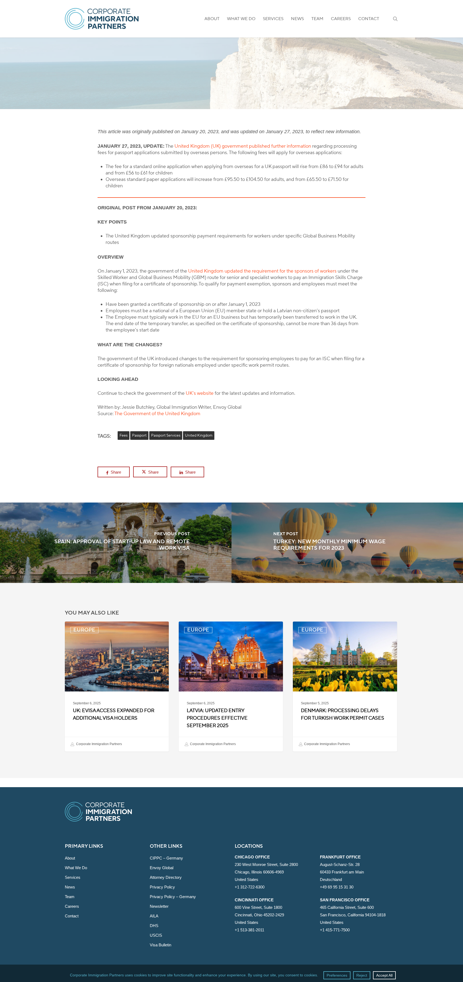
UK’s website (200, 393)
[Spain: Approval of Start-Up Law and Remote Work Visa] (116, 543)
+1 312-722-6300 (249, 887)
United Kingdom (198, 435)
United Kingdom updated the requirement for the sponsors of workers (262, 271)
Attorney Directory (166, 877)
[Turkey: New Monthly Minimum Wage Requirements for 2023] (347, 543)
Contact (72, 916)
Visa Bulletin (160, 945)
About (70, 858)
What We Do (76, 867)
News (70, 887)
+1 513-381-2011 (249, 930)
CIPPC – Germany (166, 858)
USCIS (156, 935)
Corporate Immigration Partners (98, 744)
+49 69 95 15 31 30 (336, 887)
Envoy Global (161, 867)
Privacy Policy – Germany (173, 896)
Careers (72, 906)
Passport (139, 435)
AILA (154, 916)
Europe (231, 93)
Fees (124, 435)
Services (72, 877)
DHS (154, 925)
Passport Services (165, 435)
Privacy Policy (162, 887)
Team (69, 896)
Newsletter (159, 906)
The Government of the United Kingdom (157, 414)
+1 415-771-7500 (335, 930)
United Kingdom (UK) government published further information (242, 146)
